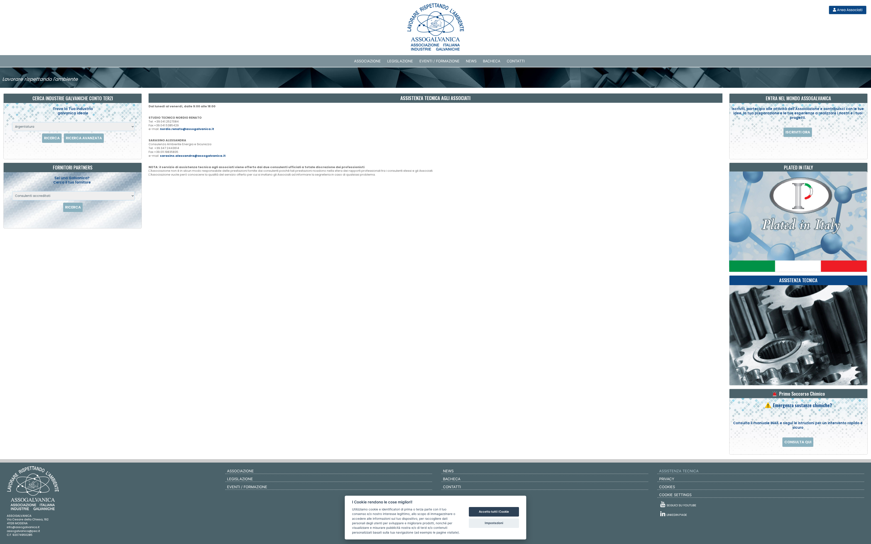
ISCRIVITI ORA (797, 132)
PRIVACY (666, 479)
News (471, 61)
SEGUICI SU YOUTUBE (680, 505)
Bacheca (491, 61)
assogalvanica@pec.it (23, 531)
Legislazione (400, 61)
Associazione (367, 61)
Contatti (516, 61)
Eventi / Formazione (439, 61)
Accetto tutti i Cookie (494, 511)
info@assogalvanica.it (23, 527)
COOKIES (667, 487)
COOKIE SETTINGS (675, 495)
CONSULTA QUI (797, 442)
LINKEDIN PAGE (676, 515)
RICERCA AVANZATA (84, 138)
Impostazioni (494, 523)
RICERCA (52, 138)
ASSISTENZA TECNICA (679, 471)
